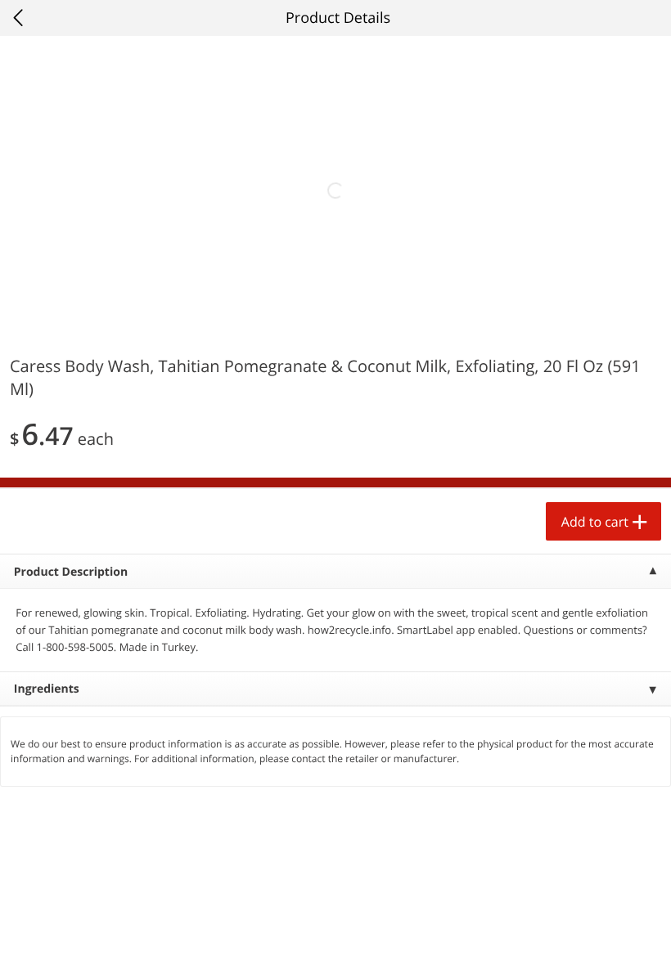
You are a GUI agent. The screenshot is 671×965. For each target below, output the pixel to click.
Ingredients (46, 689)
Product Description (71, 572)
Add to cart (594, 522)
